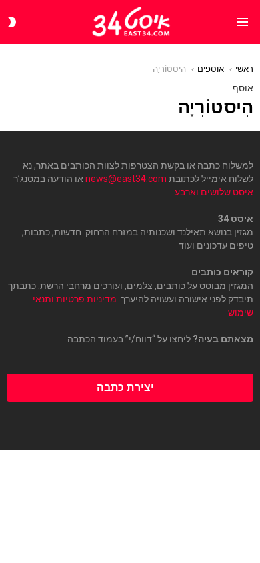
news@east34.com (126, 178)
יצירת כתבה (125, 387)
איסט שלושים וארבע (214, 192)
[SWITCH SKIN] (12, 22)
